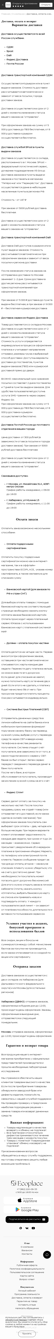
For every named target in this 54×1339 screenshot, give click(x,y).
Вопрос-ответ (27, 1279)
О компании (27, 1247)
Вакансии (27, 1250)
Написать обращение (27, 1308)
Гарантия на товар (27, 1301)
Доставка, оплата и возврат (27, 1298)
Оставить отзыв (27, 1305)
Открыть (46, 5)
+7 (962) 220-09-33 (27, 1189)
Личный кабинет (27, 1291)
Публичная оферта (27, 1265)
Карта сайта (27, 1276)
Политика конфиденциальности (27, 1269)
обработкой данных (16, 1320)
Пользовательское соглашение (27, 1272)
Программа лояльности (27, 1294)
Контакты (27, 1254)
